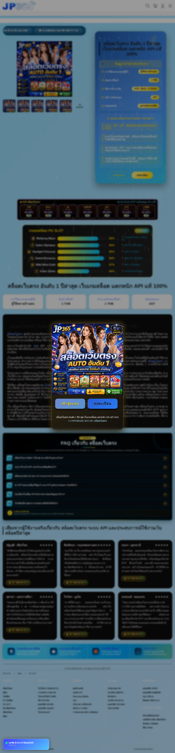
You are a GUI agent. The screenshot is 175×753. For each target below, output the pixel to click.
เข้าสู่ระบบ (70, 404)
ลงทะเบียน (103, 404)
